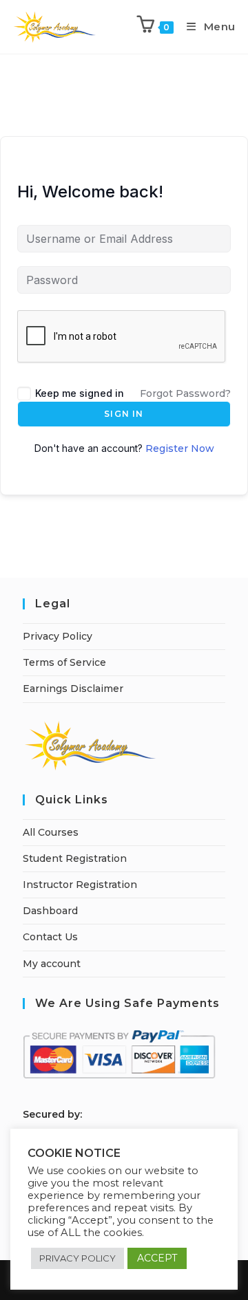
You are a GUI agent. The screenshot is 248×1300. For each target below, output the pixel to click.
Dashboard (50, 910)
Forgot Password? (185, 393)
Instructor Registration (80, 884)
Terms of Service (64, 662)
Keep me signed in (79, 393)
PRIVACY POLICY (77, 1258)
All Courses (51, 832)
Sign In (123, 414)
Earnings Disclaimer (73, 688)
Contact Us (50, 937)
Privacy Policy (57, 636)
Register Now (179, 448)
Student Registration (75, 858)
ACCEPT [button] (157, 1258)
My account (52, 963)
